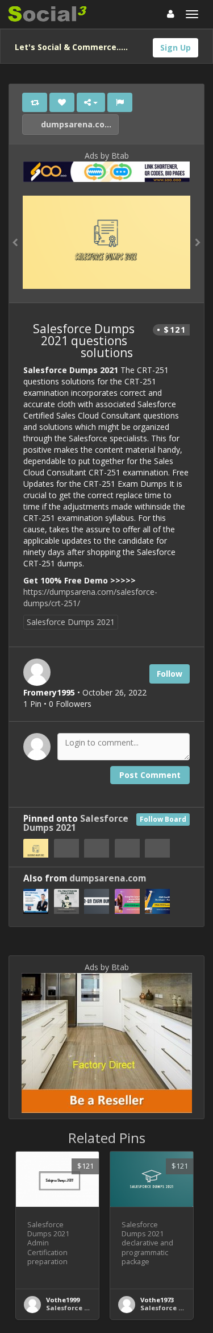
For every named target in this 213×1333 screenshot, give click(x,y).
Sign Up (175, 47)
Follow (169, 673)
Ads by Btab (107, 155)
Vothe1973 (157, 1299)
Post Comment (150, 774)
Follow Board (163, 819)
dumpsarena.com (75, 124)
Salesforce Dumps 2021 (71, 621)
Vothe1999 (63, 1299)
